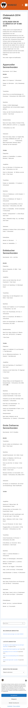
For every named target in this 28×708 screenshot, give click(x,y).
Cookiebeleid (9, 706)
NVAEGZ (12, 5)
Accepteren (14, 695)
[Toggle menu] (22, 5)
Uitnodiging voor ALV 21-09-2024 (10, 651)
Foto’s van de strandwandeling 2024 (10, 655)
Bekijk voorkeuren (14, 703)
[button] (26, 680)
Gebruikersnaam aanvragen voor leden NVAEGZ (13, 634)
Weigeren (14, 699)
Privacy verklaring (16, 706)
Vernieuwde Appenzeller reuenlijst (10, 659)
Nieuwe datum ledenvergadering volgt (11, 649)
